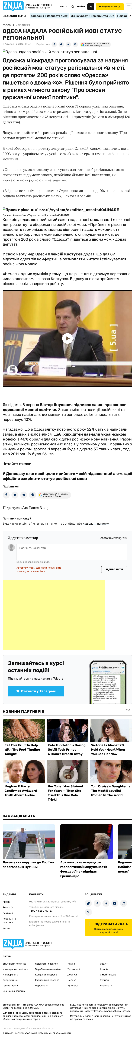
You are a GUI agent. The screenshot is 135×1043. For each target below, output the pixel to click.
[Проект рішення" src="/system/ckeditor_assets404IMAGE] (61, 209)
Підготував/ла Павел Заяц (25, 507)
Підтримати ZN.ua (110, 6)
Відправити (114, 569)
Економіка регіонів (14, 991)
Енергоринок (10, 980)
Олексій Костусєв (65, 254)
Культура (73, 985)
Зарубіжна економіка (48, 969)
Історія (104, 969)
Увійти (80, 6)
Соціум (104, 963)
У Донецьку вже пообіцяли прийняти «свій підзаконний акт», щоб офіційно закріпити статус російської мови (67, 476)
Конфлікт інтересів (46, 974)
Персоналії (41, 985)
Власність (106, 985)
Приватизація (11, 985)
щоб (57, 434)
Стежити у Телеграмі (38, 691)
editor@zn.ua (36, 925)
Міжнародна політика (15, 969)
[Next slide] (129, 16)
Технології (74, 969)
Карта (6, 928)
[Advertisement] (54, 615)
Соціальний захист (46, 963)
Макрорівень (10, 974)
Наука (71, 963)
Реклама (8, 913)
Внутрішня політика (14, 963)
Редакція (8, 907)
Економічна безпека (47, 980)
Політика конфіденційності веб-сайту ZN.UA (28, 1028)
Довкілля (73, 974)
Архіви (7, 901)
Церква (72, 980)
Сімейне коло (108, 974)
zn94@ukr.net (70, 916)
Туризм (104, 980)
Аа (90, 6)
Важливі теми (14, 16)
